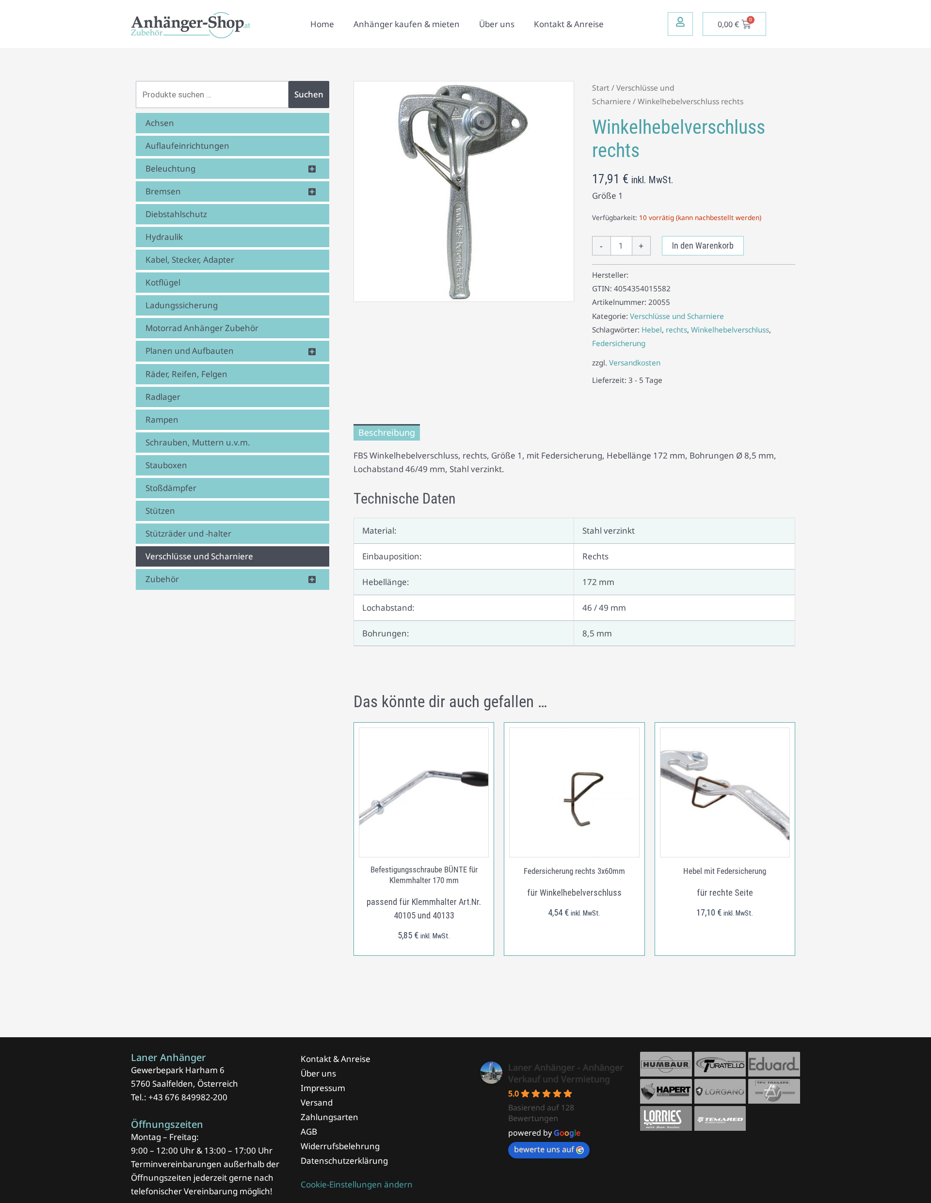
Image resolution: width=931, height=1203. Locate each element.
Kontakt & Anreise (569, 24)
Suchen (308, 94)
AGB (309, 1131)
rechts (676, 329)
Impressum (323, 1087)
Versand (317, 1102)
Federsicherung (618, 343)
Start (601, 87)
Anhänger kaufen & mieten (406, 24)
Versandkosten (634, 362)
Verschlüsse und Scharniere (677, 316)
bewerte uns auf (544, 1149)
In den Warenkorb (703, 245)
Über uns (496, 24)
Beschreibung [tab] (386, 432)
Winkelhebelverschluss (730, 329)
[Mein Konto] (680, 22)
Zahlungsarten (329, 1117)
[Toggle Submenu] (312, 168)
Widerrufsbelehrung (340, 1146)
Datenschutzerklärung (344, 1160)
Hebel (652, 329)
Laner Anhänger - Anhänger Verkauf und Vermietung (566, 1073)
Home (322, 24)
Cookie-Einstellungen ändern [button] (357, 1184)
